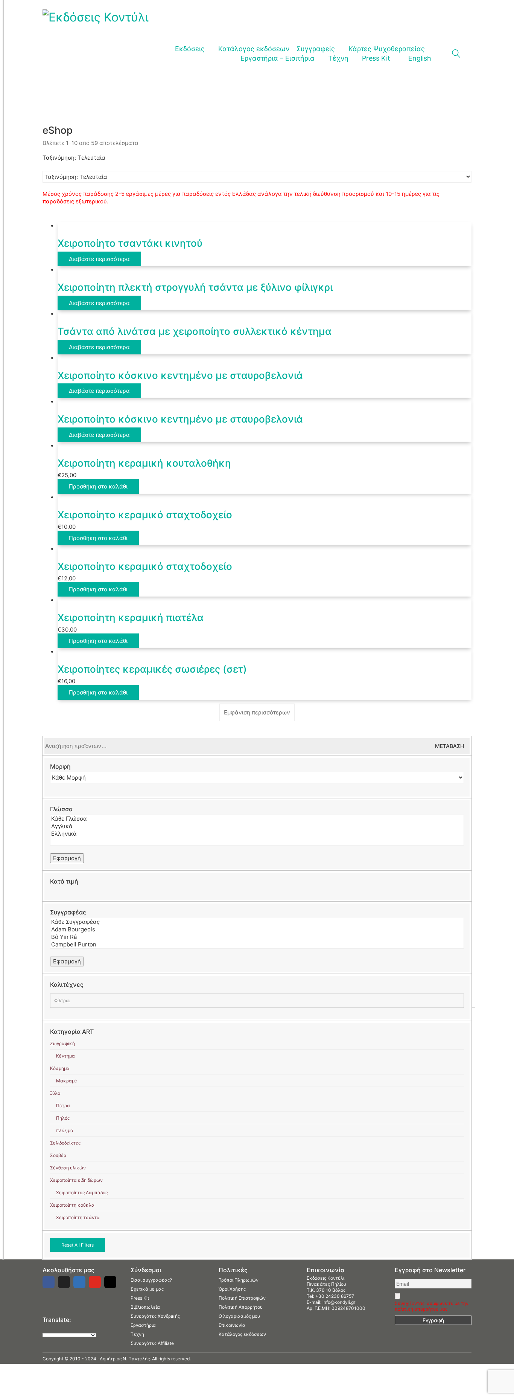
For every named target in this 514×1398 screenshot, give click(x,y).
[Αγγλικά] (257, 826)
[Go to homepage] (96, 53)
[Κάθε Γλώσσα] (257, 819)
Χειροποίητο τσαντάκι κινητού (130, 243)
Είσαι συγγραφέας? (151, 1280)
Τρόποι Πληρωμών (239, 1280)
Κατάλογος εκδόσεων (242, 1334)
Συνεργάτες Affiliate (152, 1343)
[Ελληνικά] (257, 834)
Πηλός (63, 1118)
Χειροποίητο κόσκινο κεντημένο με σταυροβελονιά (180, 375)
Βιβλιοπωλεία (145, 1307)
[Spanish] (83, 1328)
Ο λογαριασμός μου (239, 1316)
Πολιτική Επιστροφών (242, 1298)
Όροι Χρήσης (232, 1289)
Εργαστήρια (143, 1325)
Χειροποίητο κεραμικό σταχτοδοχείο (145, 514)
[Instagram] (110, 1282)
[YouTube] (95, 1282)
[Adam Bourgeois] (257, 929)
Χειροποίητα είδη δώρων (76, 1180)
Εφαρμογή (67, 858)
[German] (68, 1328)
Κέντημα (65, 1056)
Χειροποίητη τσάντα (78, 1217)
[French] (61, 1328)
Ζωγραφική (62, 1043)
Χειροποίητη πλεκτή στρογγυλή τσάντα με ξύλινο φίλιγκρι (195, 287)
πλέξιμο (64, 1130)
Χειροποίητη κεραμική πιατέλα (131, 617)
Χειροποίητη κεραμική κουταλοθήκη (144, 463)
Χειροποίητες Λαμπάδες (82, 1192)
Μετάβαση (449, 746)
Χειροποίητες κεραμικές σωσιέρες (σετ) (152, 669)
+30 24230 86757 (334, 1296)
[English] (46, 1328)
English (419, 58)
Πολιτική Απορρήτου (241, 1307)
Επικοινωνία (232, 1325)
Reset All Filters (77, 1245)
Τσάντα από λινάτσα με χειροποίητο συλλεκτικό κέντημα (195, 331)
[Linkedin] (79, 1282)
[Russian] (76, 1328)
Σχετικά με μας (147, 1289)
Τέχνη (137, 1334)
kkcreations (65, 1017)
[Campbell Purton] (257, 944)
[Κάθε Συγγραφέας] (257, 922)
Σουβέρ (58, 1155)
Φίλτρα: (62, 1000)
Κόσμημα (60, 1068)
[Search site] (456, 54)
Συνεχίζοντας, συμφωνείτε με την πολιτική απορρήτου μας (431, 1306)
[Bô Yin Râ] (257, 937)
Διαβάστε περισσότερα (99, 259)
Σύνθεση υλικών (68, 1168)
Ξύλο (55, 1093)
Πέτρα (63, 1105)
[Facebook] (49, 1282)
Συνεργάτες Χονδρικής (155, 1316)
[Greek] (53, 1328)
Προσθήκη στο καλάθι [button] (98, 486)
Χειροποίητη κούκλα (72, 1205)
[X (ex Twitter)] (64, 1282)
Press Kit (140, 1298)
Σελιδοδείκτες (65, 1143)
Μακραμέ (66, 1081)
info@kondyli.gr (338, 1302)
